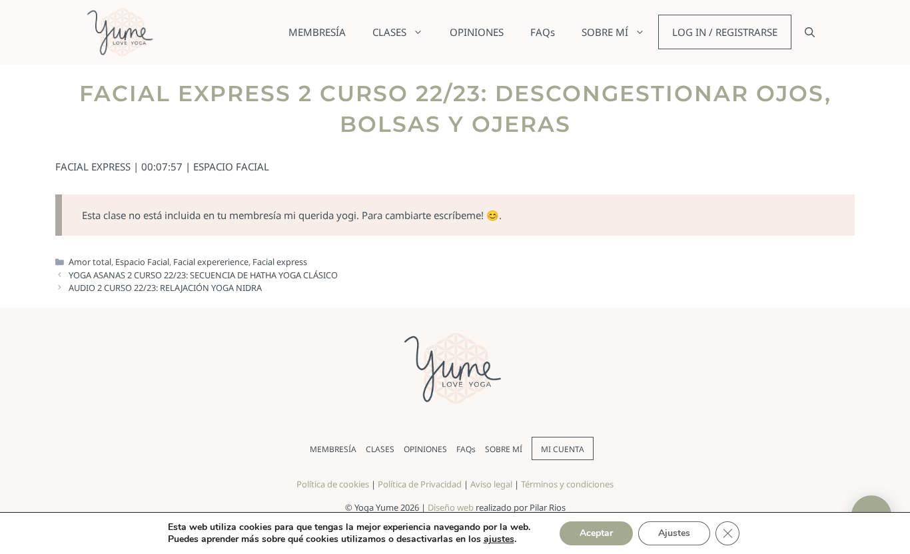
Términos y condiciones (567, 484)
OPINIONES (477, 32)
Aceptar (596, 533)
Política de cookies (332, 484)
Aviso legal (491, 484)
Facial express (279, 262)
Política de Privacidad (420, 484)
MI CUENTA (562, 449)
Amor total (90, 262)
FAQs (542, 32)
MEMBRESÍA (317, 32)
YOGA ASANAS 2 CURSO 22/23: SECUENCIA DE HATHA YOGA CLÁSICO (203, 275)
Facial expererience (210, 262)
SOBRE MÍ (605, 32)
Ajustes (674, 533)
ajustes (499, 539)
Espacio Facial (142, 262)
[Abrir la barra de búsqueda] (809, 32)
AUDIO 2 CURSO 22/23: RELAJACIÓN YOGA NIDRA (165, 288)
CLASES (389, 32)
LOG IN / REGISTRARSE (724, 32)
